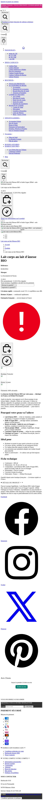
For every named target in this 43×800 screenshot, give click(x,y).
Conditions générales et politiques (11, 798)
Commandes (9, 765)
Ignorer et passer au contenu (9, 2)
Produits (7, 248)
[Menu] (21, 10)
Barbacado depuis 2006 (12, 753)
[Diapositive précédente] (1, 220)
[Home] (23, 47)
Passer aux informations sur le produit (12, 218)
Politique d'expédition (11, 773)
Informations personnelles (13, 762)
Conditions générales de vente (14, 751)
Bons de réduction (10, 769)
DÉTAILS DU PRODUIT (11, 483)
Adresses (7, 767)
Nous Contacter (10, 755)
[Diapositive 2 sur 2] (11, 232)
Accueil (7, 244)
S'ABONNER (29, 706)
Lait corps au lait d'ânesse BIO (10, 241)
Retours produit (10, 763)
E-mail (3, 706)
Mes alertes (8, 771)
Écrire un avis (21, 687)
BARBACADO (11, 794)
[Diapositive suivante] (3, 220)
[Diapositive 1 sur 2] (21, 229)
